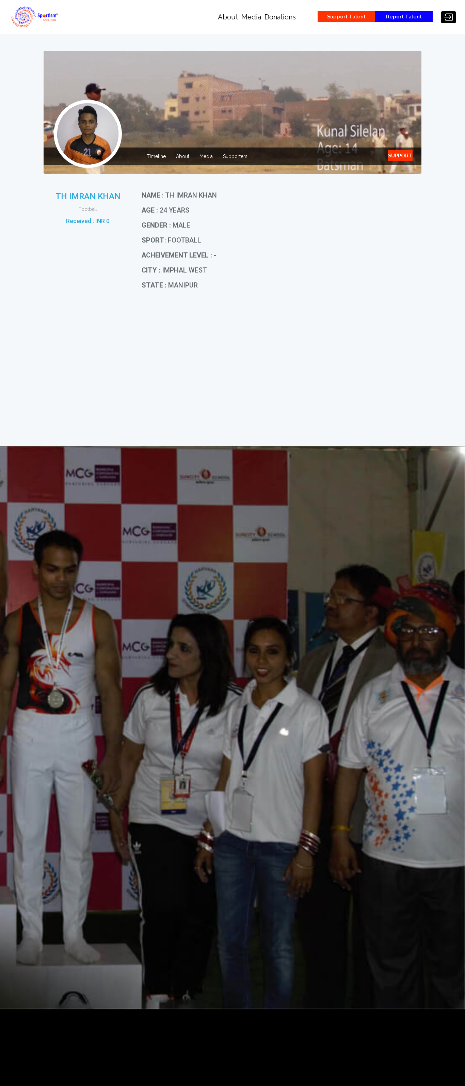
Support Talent (346, 17)
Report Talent (404, 17)
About (228, 17)
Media (251, 17)
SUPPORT (400, 156)
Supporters (235, 156)
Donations (280, 17)
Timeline (156, 156)
